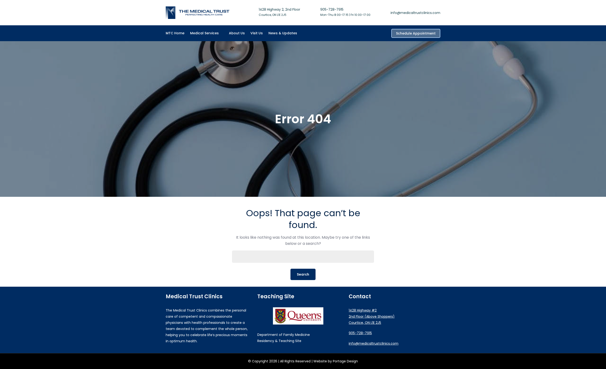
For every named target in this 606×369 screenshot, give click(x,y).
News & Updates (282, 33)
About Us (237, 33)
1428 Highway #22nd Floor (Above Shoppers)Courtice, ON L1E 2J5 (372, 316)
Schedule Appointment (416, 33)
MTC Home (175, 33)
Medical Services (204, 33)
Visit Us (256, 33)
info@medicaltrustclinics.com (415, 12)
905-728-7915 (331, 9)
